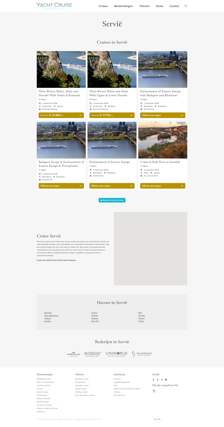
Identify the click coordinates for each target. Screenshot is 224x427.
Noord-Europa (42, 392)
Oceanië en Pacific (44, 405)
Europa (39, 388)
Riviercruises (80, 382)
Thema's (144, 6)
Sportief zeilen (81, 388)
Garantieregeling (80, 419)
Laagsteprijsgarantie (122, 382)
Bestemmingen (123, 6)
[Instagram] (158, 379)
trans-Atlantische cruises (84, 395)
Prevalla (141, 315)
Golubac (47, 321)
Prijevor (141, 318)
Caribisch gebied (43, 385)
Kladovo (94, 315)
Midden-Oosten (43, 401)
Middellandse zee (44, 379)
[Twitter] (162, 379)
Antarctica (41, 411)
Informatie (119, 374)
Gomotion (99, 419)
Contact (174, 6)
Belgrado (48, 312)
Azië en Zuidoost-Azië (45, 382)
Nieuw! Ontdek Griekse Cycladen (127, 388)
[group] (74, 354)
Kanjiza (94, 312)
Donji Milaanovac (51, 315)
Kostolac (94, 318)
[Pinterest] (166, 379)
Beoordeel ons (120, 395)
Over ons (117, 379)
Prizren (141, 321)
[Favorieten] (185, 6)
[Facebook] (154, 379)
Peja (140, 312)
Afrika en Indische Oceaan (47, 408)
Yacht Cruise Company (54, 6)
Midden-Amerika (43, 398)
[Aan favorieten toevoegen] (83, 54)
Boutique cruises (82, 379)
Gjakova (47, 318)
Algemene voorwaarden (65, 419)
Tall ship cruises (81, 392)
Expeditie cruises (82, 385)
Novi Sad (95, 321)
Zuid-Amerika (42, 395)
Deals (159, 6)
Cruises (103, 6)
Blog (115, 385)
